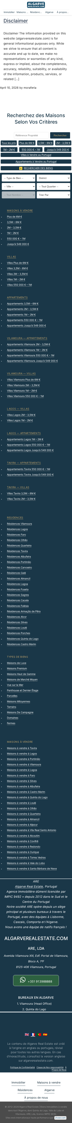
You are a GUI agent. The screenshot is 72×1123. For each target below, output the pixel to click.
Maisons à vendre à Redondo (23, 846)
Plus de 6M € (26, 142)
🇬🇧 (27, 1034)
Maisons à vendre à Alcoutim (23, 835)
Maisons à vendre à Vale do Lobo (26, 863)
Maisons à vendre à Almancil (23, 819)
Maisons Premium (17, 668)
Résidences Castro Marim (21, 644)
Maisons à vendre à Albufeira (23, 786)
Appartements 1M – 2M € (21, 314)
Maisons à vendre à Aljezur (22, 824)
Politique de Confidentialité (22, 1067)
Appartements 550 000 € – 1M (24, 319)
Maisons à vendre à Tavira (22, 748)
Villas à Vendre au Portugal (36, 154)
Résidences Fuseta (17, 589)
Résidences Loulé (17, 627)
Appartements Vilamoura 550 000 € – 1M (30, 355)
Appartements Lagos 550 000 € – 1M (28, 444)
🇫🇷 (33, 1034)
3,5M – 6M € (45, 142)
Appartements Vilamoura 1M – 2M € (27, 349)
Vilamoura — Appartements (27, 338)
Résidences (36, 12)
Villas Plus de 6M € (17, 262)
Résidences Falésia (18, 605)
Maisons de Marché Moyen (22, 679)
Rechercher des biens (38, 168)
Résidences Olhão (17, 539)
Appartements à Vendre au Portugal (36, 161)
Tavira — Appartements (24, 462)
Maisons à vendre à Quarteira (24, 813)
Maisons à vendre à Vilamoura (24, 764)
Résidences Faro (16, 534)
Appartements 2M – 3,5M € (22, 308)
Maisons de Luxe (16, 662)
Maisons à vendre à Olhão (22, 808)
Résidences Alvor (17, 616)
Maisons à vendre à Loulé (21, 802)
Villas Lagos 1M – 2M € (20, 420)
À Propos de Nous (59, 1068)
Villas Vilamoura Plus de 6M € (23, 379)
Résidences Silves (17, 622)
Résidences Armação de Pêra (24, 611)
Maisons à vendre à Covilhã (22, 841)
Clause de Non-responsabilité (50, 1067)
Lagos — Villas (18, 408)
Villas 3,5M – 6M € (17, 268)
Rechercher (60, 135)
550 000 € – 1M (31, 149)
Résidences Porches (18, 633)
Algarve (49, 12)
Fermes (11, 723)
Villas (11, 256)
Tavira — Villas (18, 487)
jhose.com (60, 1117)
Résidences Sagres (18, 594)
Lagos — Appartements (24, 433)
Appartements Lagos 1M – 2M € (25, 439)
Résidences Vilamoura (19, 523)
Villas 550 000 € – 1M (19, 284)
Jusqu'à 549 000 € (58, 149)
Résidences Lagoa (17, 583)
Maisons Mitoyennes (18, 701)
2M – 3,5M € (63, 142)
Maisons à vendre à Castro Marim (26, 791)
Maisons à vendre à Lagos (22, 753)
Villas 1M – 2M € (16, 279)
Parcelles (12, 695)
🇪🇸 (45, 1034)
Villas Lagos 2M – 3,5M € (21, 414)
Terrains (11, 706)
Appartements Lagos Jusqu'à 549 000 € (30, 450)
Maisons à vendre (23, 12)
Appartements (17, 297)
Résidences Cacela (18, 600)
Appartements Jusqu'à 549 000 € (26, 325)
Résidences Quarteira (19, 545)
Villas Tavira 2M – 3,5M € (21, 498)
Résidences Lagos (17, 529)
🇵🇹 (39, 1034)
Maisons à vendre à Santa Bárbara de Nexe (32, 868)
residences (15, 517)
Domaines (12, 717)
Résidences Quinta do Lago (22, 638)
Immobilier (9, 12)
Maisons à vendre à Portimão (23, 758)
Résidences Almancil (18, 578)
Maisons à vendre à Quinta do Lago (27, 797)
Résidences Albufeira (19, 556)
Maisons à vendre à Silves (22, 780)
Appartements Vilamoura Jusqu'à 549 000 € (32, 360)
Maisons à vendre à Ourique (23, 852)
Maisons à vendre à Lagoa (22, 769)
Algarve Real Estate (29, 886)
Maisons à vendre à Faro (21, 775)
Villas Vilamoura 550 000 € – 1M (25, 396)
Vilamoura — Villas (21, 373)
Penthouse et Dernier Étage (22, 690)
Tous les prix (9, 142)
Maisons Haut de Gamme (21, 673)
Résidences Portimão (19, 561)
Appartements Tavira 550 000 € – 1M (28, 469)
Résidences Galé (16, 572)
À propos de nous (63, 12)
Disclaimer (15, 21)
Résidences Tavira (17, 551)
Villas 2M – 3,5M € (17, 273)
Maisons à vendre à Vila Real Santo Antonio (31, 830)
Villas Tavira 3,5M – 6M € (21, 493)
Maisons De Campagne (20, 712)
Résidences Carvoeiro (19, 567)
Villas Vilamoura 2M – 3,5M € (23, 385)
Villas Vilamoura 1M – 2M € (22, 390)
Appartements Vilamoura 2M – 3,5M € (28, 344)
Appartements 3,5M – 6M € (22, 303)
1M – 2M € (9, 149)
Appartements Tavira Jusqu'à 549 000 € (30, 474)
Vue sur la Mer (15, 684)
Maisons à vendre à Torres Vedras (26, 857)
